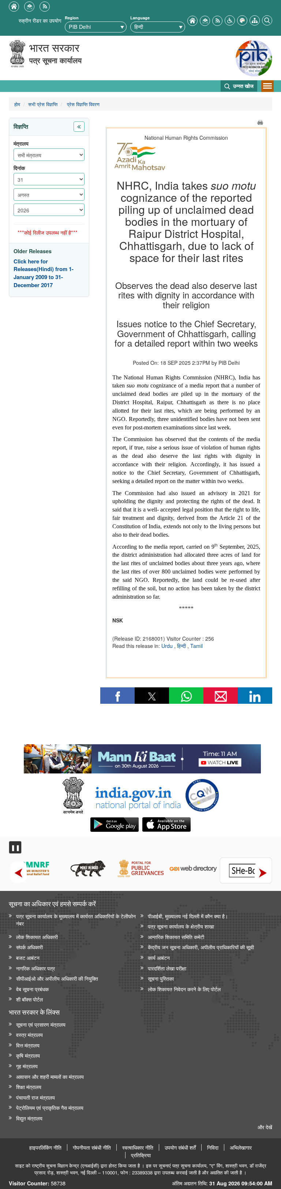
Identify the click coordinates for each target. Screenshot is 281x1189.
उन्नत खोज (243, 85)
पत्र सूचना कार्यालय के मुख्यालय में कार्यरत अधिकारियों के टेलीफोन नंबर (76, 919)
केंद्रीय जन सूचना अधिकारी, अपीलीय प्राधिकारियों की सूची (201, 947)
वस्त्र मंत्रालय (29, 1034)
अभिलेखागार (241, 1147)
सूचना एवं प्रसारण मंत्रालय (40, 1024)
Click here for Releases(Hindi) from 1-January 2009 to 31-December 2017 (44, 273)
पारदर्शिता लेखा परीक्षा (167, 968)
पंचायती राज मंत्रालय (35, 1097)
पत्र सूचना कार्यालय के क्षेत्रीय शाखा (181, 926)
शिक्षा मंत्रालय (28, 1086)
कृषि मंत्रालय (28, 1055)
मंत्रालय (21, 143)
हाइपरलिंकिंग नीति (45, 1147)
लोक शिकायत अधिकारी (37, 937)
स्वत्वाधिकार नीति (137, 1147)
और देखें (265, 1127)
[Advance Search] (267, 19)
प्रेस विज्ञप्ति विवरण (82, 104)
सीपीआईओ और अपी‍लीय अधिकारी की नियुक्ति (57, 978)
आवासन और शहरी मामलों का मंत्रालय (50, 1076)
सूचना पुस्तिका (161, 978)
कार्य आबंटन (159, 957)
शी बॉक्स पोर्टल (29, 999)
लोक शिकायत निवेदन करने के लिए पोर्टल (184, 989)
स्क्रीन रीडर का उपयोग (40, 20)
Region (72, 17)
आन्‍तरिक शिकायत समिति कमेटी (176, 937)
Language (140, 17)
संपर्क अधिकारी (29, 947)
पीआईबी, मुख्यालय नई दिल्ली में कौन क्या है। (188, 916)
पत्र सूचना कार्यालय (55, 60)
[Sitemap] (255, 19)
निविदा (212, 1147)
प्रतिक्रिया (141, 1155)
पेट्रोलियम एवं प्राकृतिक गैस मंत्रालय (49, 1107)
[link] (142, 757)
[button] (230, 19)
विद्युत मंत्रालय (29, 1118)
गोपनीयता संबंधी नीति (92, 1147)
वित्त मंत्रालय (28, 1045)
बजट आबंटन (28, 957)
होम (17, 104)
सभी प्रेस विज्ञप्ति (42, 104)
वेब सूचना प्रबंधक (32, 989)
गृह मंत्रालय (27, 1066)
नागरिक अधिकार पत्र (35, 968)
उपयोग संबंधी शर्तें (180, 1147)
